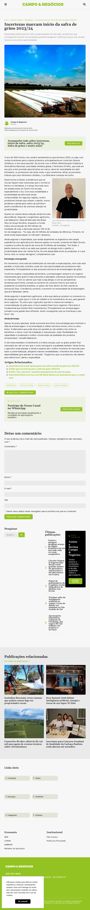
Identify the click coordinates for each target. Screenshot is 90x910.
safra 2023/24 (44, 385)
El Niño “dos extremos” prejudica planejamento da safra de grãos (40, 372)
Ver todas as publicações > (17, 661)
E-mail (8, 489)
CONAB (7, 841)
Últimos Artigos (17, 20)
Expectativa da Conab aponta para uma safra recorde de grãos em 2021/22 (44, 366)
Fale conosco (52, 837)
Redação (13, 124)
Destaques (29, 20)
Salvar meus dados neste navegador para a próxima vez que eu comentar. (41, 511)
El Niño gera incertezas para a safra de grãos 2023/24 (34, 369)
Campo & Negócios (19, 122)
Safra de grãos (61, 385)
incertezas (11, 385)
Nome (8, 477)
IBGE (6, 837)
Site (6, 500)
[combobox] (10, 534)
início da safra (26, 385)
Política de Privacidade (56, 841)
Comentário (10, 447)
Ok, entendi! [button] (23, 901)
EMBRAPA (8, 845)
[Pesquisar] (21, 534)
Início (6, 20)
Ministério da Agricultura (14, 848)
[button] (5, 4)
